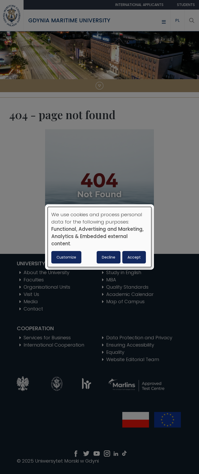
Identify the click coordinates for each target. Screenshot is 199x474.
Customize (66, 257)
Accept (134, 257)
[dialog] (99, 237)
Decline (108, 257)
